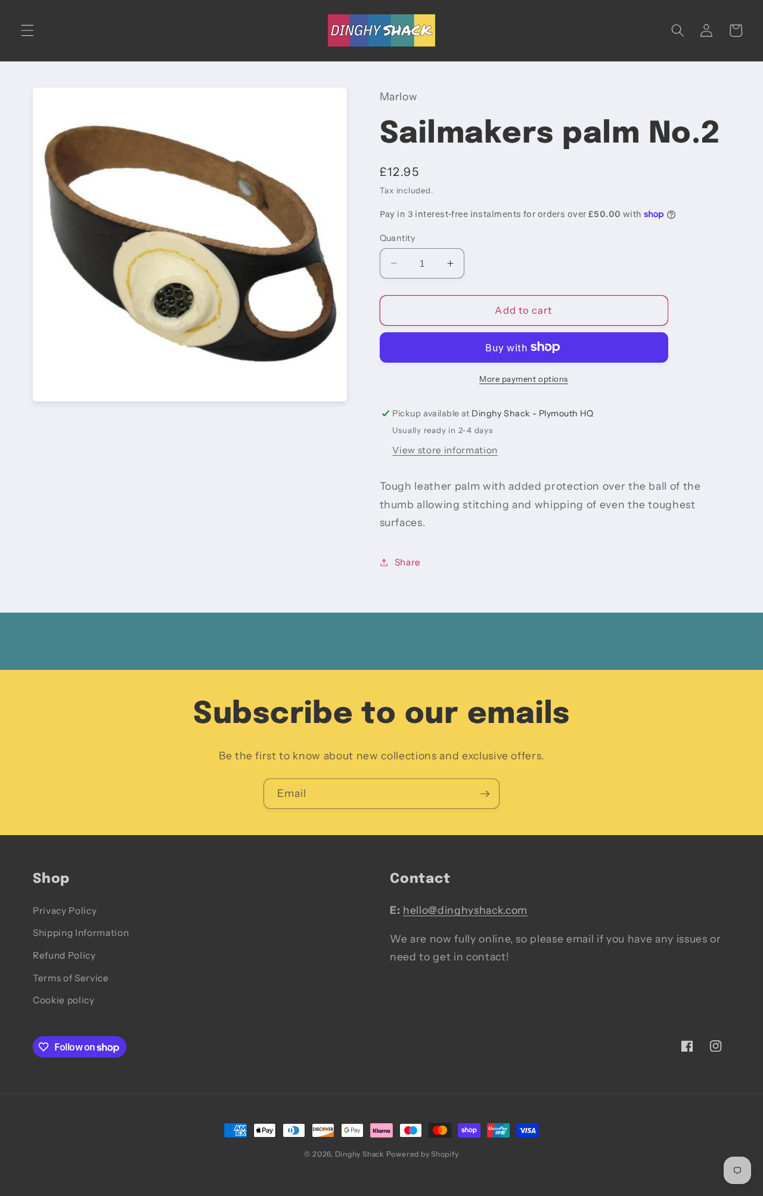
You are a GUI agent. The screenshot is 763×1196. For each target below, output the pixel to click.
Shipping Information (81, 932)
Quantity (397, 237)
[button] (27, 30)
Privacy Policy (65, 910)
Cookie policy (64, 1000)
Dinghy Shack (359, 1153)
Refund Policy (64, 955)
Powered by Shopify (422, 1153)
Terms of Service (71, 978)
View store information (445, 449)
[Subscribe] (484, 793)
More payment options (523, 378)
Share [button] (408, 561)
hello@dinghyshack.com (465, 910)
